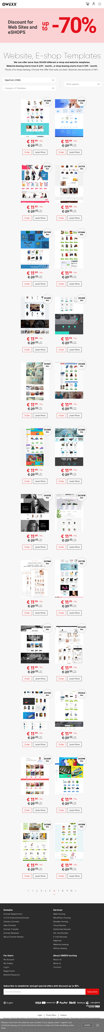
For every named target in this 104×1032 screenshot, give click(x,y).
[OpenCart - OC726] (35, 710)
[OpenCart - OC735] (69, 578)
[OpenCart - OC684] (69, 249)
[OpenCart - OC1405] (69, 644)
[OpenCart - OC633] (69, 315)
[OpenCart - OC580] (69, 447)
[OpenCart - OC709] (35, 249)
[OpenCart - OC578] (35, 512)
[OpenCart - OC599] (35, 644)
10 (71, 890)
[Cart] (87, 4)
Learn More (40, 152)
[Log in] (94, 4)
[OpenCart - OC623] (69, 381)
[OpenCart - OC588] (35, 447)
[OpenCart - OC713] (69, 183)
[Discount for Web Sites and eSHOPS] (52, 25)
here (3, 1028)
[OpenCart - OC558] (69, 841)
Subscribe (92, 991)
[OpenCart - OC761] (35, 183)
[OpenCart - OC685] (69, 118)
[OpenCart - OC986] (35, 578)
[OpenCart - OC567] (35, 381)
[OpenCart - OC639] (35, 776)
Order (27, 152)
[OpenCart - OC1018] (69, 512)
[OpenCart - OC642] (69, 710)
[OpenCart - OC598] (69, 776)
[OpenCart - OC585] (35, 841)
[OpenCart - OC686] (35, 118)
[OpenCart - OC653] (35, 315)
